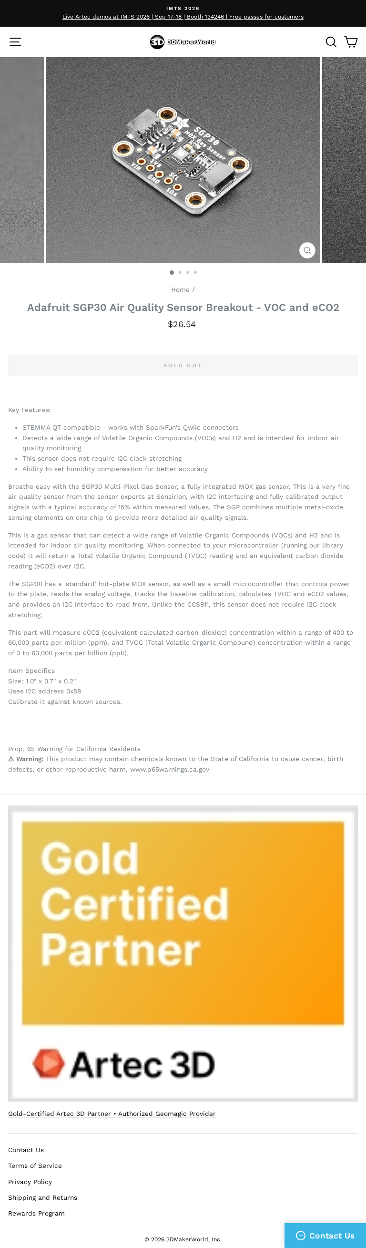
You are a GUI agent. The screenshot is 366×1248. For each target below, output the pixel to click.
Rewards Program (36, 1213)
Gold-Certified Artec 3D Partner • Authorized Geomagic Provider (112, 1113)
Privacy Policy (30, 1182)
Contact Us (26, 1150)
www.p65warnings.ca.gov (169, 769)
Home (180, 289)
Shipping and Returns (42, 1197)
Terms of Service (35, 1165)
